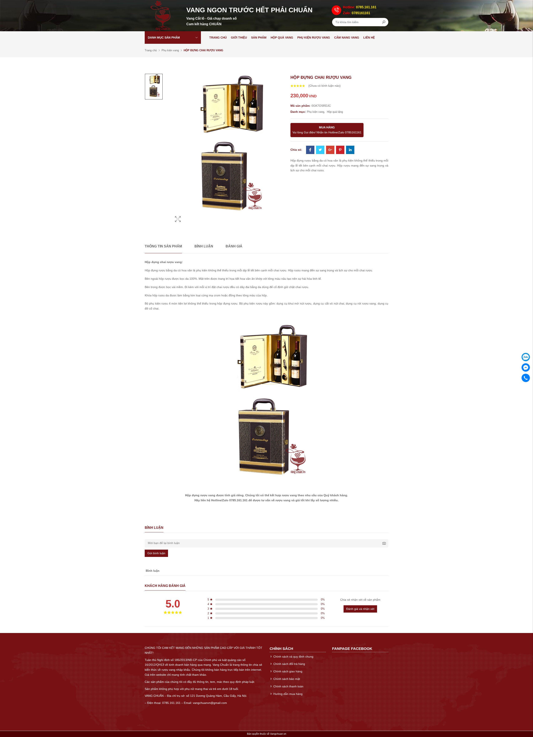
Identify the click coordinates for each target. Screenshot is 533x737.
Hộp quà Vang (282, 37)
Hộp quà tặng (335, 111)
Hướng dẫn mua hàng (288, 694)
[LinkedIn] (350, 150)
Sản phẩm (258, 37)
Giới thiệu (239, 37)
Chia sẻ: (296, 149)
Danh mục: (298, 111)
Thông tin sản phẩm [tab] (163, 246)
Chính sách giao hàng (287, 671)
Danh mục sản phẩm (164, 37)
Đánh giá (234, 246)
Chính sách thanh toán (288, 686)
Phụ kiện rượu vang (313, 37)
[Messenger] (526, 367)
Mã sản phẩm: (300, 105)
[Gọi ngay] (525, 377)
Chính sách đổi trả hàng (289, 664)
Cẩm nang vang (346, 37)
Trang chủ (218, 37)
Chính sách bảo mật (286, 679)
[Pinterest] (340, 150)
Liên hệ (369, 37)
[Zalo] (526, 357)
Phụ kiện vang (170, 50)
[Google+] (330, 150)
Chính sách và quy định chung (293, 656)
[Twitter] (320, 150)
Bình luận (203, 246)
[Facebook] (310, 150)
